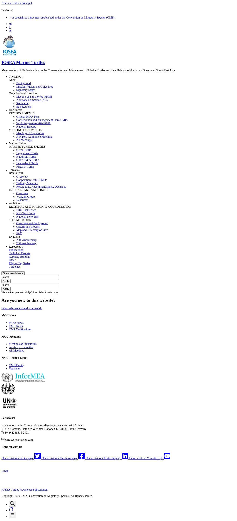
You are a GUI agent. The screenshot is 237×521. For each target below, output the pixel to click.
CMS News (16, 326)
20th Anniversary (26, 243)
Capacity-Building (19, 256)
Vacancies (15, 368)
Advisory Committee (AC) (32, 99)
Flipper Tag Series (19, 263)
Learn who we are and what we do (21, 308)
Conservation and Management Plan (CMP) (42, 119)
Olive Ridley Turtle (27, 160)
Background (23, 83)
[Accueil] (9, 54)
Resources (22, 200)
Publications (16, 250)
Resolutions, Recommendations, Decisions (41, 186)
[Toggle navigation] (12, 504)
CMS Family (16, 365)
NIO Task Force (25, 213)
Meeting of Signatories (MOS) (34, 96)
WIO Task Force (26, 210)
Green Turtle (23, 150)
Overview (22, 176)
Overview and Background (32, 223)
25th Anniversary (26, 240)
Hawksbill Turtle (26, 156)
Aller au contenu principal (16, 3)
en (10, 23)
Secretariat (22, 103)
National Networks (27, 216)
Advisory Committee (21, 347)
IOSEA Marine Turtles (23, 62)
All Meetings (23, 140)
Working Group (25, 196)
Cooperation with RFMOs (31, 180)
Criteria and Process (28, 226)
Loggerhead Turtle (27, 153)
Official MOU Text (27, 116)
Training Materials (27, 183)
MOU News (16, 322)
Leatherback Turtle (27, 163)
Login (5, 470)
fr (10, 27)
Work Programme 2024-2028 (33, 123)
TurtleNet (14, 266)
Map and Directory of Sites (32, 230)
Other (12, 260)
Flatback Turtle (25, 166)
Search (5, 277)
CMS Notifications (20, 329)
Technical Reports (19, 253)
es (10, 30)
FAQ (19, 233)
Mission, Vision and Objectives (34, 86)
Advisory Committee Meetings (34, 136)
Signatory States (25, 89)
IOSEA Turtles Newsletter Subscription (24, 489)
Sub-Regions (23, 106)
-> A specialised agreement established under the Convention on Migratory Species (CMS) (61, 17)
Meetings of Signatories (30, 133)
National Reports (26, 126)
